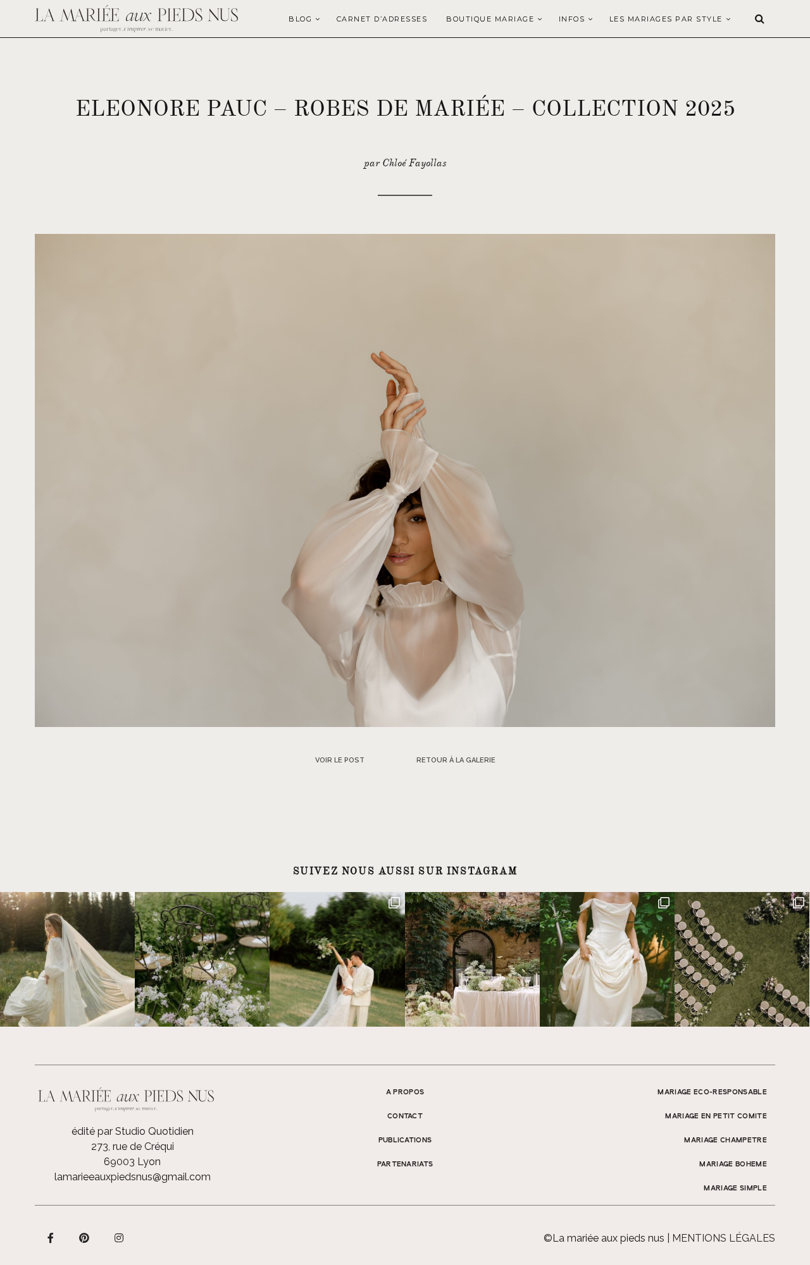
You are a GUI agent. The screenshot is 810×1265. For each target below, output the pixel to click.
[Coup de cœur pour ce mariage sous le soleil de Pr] (607, 959)
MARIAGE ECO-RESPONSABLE (712, 1092)
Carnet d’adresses (382, 19)
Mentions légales (723, 1238)
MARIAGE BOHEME (733, 1164)
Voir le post (339, 760)
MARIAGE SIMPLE (735, 1188)
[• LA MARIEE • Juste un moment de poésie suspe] (67, 959)
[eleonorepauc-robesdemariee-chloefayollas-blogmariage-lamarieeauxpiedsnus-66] (405, 480)
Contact (405, 1116)
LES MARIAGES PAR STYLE (666, 19)
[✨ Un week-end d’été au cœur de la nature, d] (337, 959)
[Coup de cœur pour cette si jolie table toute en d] (472, 959)
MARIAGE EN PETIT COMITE (716, 1116)
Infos (572, 19)
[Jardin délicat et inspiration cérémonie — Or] (742, 959)
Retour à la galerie (455, 760)
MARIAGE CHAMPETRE (725, 1140)
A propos (405, 1092)
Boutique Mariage (490, 19)
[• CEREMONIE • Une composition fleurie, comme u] (202, 959)
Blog (300, 19)
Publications (405, 1140)
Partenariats (405, 1164)
